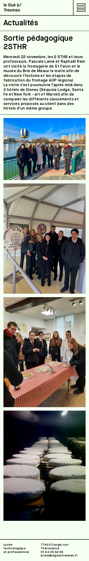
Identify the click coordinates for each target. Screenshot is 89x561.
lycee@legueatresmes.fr (59, 555)
